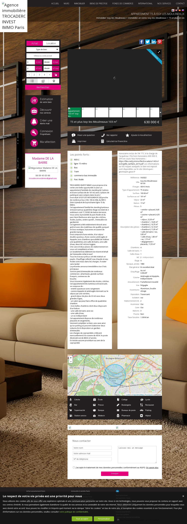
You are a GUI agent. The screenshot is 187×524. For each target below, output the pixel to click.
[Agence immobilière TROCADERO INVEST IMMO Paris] (13, 27)
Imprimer (81, 141)
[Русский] (183, 10)
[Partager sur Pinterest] (159, 41)
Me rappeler (112, 135)
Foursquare (149, 395)
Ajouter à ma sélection (141, 135)
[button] (34, 43)
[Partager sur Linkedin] (153, 41)
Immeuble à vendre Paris (80, 491)
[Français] (173, 10)
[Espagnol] (179, 10)
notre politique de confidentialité (73, 511)
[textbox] (42, 55)
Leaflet (128, 395)
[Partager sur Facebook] (141, 41)
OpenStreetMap (138, 395)
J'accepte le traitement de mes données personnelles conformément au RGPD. (111, 467)
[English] (176, 10)
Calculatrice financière (117, 141)
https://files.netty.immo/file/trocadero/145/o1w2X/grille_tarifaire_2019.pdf (139, 162)
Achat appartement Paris (35, 491)
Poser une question (86, 135)
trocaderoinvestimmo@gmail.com (43, 178)
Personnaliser (104, 518)
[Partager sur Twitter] (147, 41)
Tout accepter (82, 518)
